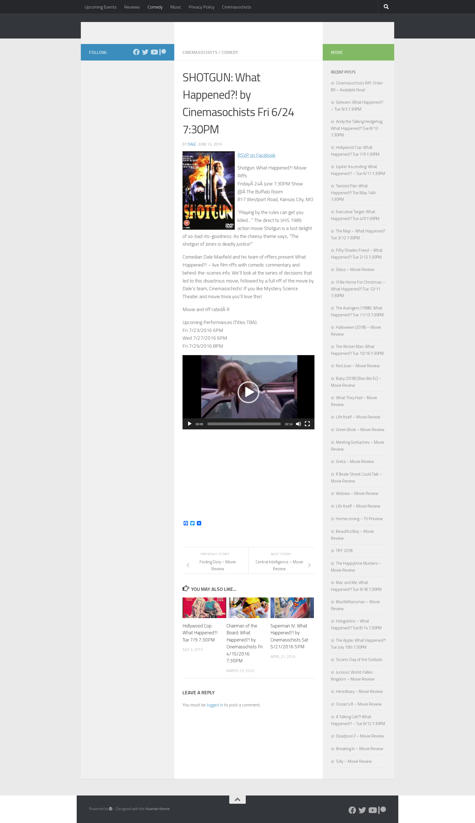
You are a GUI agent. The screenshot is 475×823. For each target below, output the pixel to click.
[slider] (244, 424)
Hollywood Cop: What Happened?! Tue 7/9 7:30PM (200, 632)
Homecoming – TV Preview (359, 518)
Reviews (132, 7)
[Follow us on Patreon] (162, 52)
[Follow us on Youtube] (154, 52)
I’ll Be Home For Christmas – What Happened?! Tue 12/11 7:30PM (358, 289)
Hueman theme (157, 808)
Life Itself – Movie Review (358, 417)
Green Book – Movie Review (360, 429)
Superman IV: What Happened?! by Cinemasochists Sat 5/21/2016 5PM (289, 636)
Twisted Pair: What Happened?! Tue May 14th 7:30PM (353, 192)
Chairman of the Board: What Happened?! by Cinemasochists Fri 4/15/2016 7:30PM (245, 643)
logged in (215, 704)
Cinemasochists (236, 7)
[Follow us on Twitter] (145, 52)
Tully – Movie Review (354, 761)
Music (175, 7)
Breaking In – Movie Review (359, 748)
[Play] (189, 424)
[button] (248, 392)
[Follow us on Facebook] (136, 52)
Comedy (155, 7)
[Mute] (298, 424)
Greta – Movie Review (355, 461)
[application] (248, 392)
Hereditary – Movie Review (359, 691)
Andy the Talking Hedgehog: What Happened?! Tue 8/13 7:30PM (357, 128)
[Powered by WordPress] (110, 809)
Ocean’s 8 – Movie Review (359, 704)
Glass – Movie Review (355, 269)
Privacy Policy (201, 7)
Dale (192, 144)
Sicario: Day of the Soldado (359, 659)
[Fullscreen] (307, 424)
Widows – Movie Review (357, 493)
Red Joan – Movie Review (358, 366)
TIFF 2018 (344, 550)
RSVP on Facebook (256, 155)
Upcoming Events (101, 7)
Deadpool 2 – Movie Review (360, 736)
